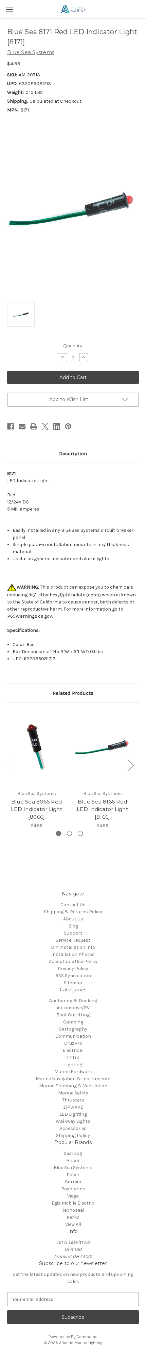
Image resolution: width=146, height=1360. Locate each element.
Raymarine (73, 1189)
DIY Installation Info (73, 947)
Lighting (73, 1064)
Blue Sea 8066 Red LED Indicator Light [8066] (36, 809)
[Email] (22, 426)
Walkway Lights (73, 1121)
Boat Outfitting (73, 1015)
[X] (45, 426)
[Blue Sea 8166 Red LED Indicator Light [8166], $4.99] (102, 748)
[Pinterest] (68, 426)
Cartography (73, 1029)
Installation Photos (73, 954)
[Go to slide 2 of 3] (69, 833)
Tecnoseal (73, 1210)
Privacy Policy (73, 968)
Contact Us (73, 905)
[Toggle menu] (9, 9)
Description (73, 453)
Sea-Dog (73, 1153)
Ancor (73, 1160)
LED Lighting (73, 1114)
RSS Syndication (73, 976)
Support (73, 933)
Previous (9, 765)
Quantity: (73, 345)
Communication (73, 1036)
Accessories (73, 1128)
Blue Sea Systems (73, 1167)
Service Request (73, 940)
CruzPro (73, 1043)
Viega (73, 1196)
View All (73, 1224)
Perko (73, 1217)
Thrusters (73, 1100)
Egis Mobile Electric (73, 1203)
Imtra (73, 1057)
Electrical (73, 1050)
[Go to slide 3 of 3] (80, 833)
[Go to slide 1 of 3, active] (58, 833)
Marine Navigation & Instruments (73, 1079)
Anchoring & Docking (73, 1001)
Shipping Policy (73, 1135)
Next (130, 765)
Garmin (73, 1182)
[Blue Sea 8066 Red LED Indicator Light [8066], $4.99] (36, 748)
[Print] (33, 426)
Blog (73, 926)
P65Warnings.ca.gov (29, 616)
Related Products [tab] (73, 693)
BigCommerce (84, 1336)
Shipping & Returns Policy (73, 912)
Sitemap (73, 983)
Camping (73, 1022)
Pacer (73, 1175)
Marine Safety (73, 1093)
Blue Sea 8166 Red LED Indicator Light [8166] (102, 809)
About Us (73, 919)
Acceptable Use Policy (73, 961)
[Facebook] (10, 426)
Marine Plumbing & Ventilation (73, 1086)
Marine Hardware (73, 1071)
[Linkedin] (56, 426)
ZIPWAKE (73, 1107)
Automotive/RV (73, 1008)
